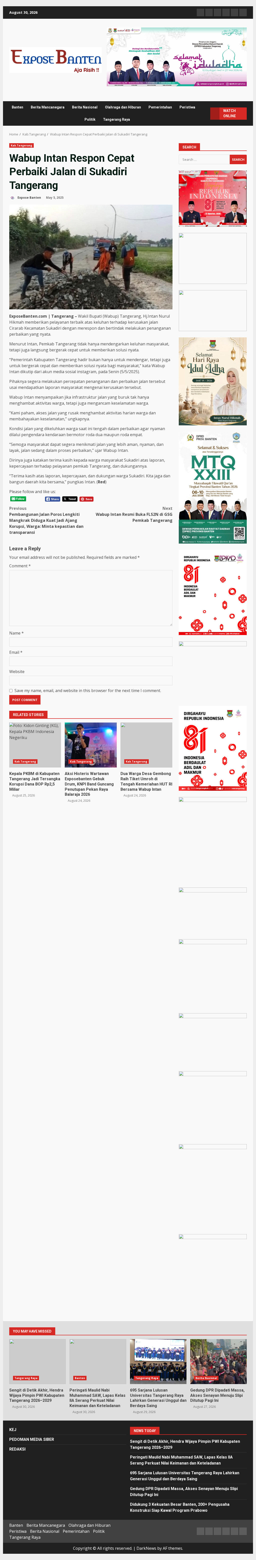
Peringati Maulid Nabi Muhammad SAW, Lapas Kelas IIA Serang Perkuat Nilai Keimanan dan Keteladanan (98, 1361)
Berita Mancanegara (47, 107)
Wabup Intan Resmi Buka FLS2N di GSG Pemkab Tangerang (134, 514)
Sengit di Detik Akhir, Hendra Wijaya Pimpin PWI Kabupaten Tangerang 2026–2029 (37, 1361)
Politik (90, 119)
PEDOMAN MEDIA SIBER (31, 1439)
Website (16, 671)
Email (15, 652)
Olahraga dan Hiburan (123, 107)
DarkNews (146, 1548)
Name (16, 633)
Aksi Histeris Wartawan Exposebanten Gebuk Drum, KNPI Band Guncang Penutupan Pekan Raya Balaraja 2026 (90, 745)
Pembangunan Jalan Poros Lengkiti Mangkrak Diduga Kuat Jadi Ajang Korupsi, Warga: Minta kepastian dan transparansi (46, 520)
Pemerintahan (160, 107)
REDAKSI (17, 1449)
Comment (20, 566)
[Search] (204, 113)
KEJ (12, 1429)
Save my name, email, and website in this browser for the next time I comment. (87, 690)
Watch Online (229, 113)
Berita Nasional (85, 107)
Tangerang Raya (116, 119)
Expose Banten (29, 197)
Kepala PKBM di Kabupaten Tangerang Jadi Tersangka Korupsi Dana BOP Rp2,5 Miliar (35, 745)
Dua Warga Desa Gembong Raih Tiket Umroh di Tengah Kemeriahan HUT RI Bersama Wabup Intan (146, 745)
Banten (17, 107)
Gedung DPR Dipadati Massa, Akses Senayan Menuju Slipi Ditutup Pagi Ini (218, 1361)
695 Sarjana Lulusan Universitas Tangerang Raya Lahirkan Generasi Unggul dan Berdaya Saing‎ (158, 1361)
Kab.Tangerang (21, 145)
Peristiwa (187, 107)
